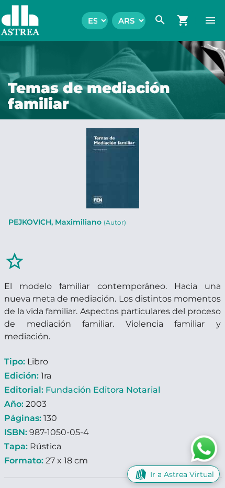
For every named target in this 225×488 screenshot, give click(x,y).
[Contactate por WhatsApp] (204, 448)
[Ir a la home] (15, 20)
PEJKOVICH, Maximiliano (67, 222)
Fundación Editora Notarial (103, 390)
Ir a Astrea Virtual (182, 474)
